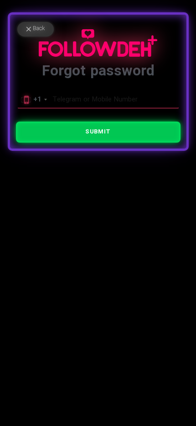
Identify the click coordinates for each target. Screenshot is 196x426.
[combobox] (34, 99)
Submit (97, 132)
